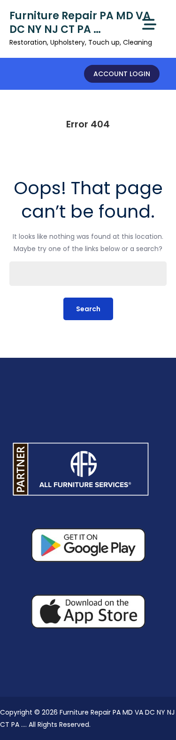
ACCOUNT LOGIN (121, 74)
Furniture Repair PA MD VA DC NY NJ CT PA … (80, 22)
